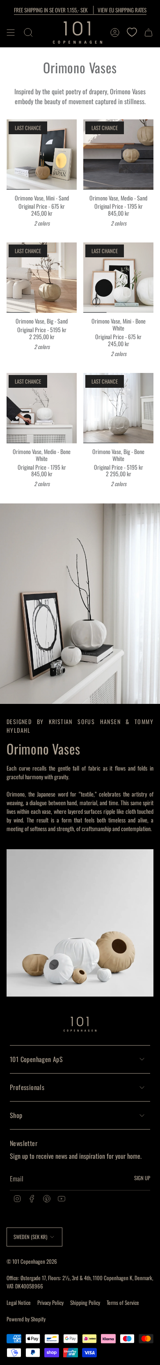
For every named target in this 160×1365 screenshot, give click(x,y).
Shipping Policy (85, 1302)
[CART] (148, 32)
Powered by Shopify (26, 1319)
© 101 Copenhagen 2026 (32, 1261)
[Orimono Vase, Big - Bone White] (118, 408)
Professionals (27, 1087)
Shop (16, 1115)
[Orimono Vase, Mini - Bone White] (118, 277)
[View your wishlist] (131, 32)
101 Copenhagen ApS (36, 1059)
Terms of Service (123, 1302)
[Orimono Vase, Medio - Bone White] (42, 408)
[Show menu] (10, 32)
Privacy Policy (50, 1302)
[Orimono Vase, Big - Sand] (42, 277)
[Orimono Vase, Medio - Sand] (118, 154)
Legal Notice (19, 1302)
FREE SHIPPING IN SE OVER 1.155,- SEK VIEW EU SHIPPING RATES (80, 10)
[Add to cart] (16, 180)
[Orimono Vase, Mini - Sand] (42, 154)
